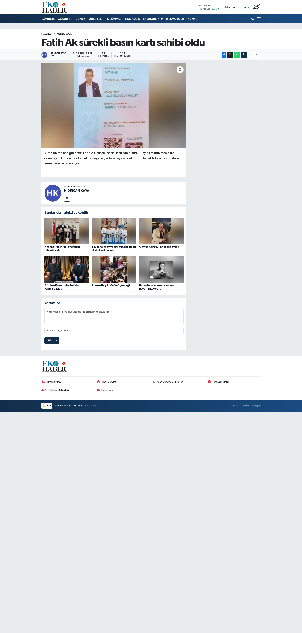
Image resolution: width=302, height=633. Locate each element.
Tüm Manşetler (220, 381)
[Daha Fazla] (244, 55)
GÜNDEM (48, 18)
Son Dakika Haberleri (57, 390)
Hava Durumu (53, 381)
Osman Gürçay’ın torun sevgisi (159, 246)
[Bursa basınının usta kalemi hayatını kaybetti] (161, 269)
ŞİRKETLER (95, 18)
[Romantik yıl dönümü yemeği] (114, 269)
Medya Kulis (64, 34)
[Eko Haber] (54, 7)
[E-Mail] (67, 199)
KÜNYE (192, 18)
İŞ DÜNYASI (114, 18)
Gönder (52, 340)
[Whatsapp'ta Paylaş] (237, 55)
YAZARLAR (64, 18)
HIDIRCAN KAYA (76, 190)
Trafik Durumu (109, 381)
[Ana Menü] (258, 19)
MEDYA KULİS (175, 18)
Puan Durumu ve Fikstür (170, 381)
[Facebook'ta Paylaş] (224, 55)
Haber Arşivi (108, 390)
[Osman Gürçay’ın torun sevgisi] (161, 231)
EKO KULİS (132, 18)
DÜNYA (80, 18)
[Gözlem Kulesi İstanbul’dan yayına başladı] (66, 269)
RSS (48, 405)
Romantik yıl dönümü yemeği (111, 285)
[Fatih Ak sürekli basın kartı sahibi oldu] (114, 105)
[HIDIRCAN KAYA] (52, 193)
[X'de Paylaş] (230, 55)
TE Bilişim (255, 405)
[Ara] (253, 19)
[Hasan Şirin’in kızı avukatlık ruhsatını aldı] (66, 231)
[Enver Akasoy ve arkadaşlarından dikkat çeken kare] (114, 231)
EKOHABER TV (153, 18)
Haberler (46, 34)
